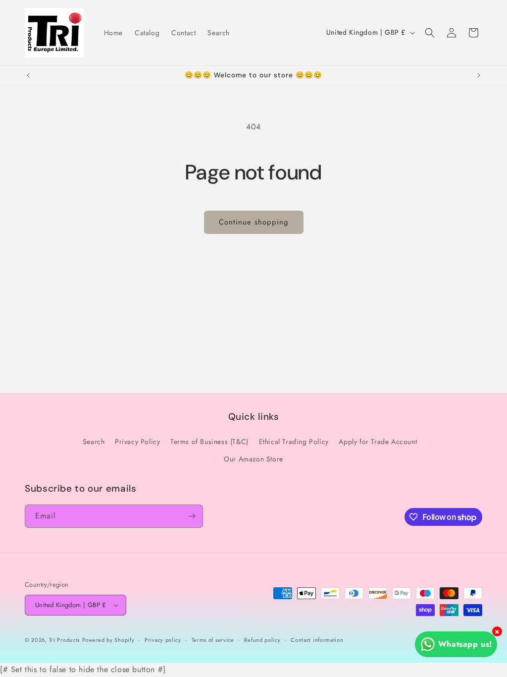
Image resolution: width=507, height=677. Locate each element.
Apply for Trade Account (378, 442)
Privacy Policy (137, 442)
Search (94, 442)
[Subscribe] (192, 516)
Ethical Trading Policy (294, 442)
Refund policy (262, 640)
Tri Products (64, 640)
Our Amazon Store (253, 459)
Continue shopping (254, 222)
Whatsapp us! (465, 644)
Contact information (317, 640)
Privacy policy (163, 640)
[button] (430, 33)
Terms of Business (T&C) (209, 442)
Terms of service (213, 640)
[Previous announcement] (28, 75)
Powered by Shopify (108, 640)
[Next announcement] (479, 75)
